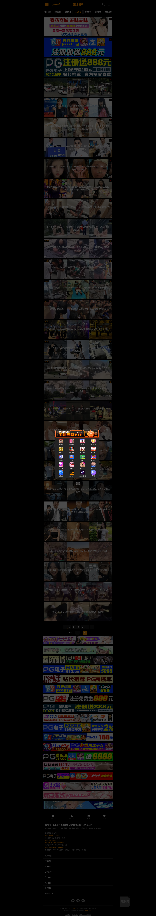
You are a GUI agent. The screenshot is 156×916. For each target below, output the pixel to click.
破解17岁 (93, 468)
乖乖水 (82, 444)
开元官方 (71, 460)
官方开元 (82, 452)
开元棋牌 (71, 452)
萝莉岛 (93, 476)
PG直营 (83, 460)
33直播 (61, 468)
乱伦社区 (61, 476)
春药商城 (71, 444)
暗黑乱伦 (82, 468)
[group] (125, 902)
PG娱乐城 (93, 444)
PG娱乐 (61, 460)
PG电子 (93, 452)
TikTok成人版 (82, 476)
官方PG (61, 452)
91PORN (71, 476)
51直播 (72, 468)
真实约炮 (61, 444)
